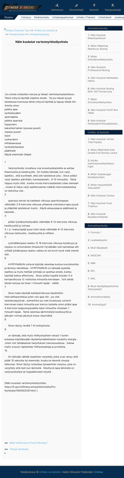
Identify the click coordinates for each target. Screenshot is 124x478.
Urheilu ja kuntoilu (44, 30)
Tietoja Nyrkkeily (19, 449)
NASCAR (96, 255)
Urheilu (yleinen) (85, 17)
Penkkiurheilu (41, 17)
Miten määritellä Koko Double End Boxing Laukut (102, 151)
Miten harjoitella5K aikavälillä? (100, 186)
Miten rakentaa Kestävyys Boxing (98, 47)
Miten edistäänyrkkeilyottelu (100, 58)
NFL (93, 270)
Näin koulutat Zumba (102, 195)
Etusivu (9, 17)
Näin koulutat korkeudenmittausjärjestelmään (105, 122)
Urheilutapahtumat (62, 17)
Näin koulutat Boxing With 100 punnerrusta (101, 90)
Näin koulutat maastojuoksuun (97, 37)
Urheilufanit (104, 17)
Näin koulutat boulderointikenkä (98, 215)
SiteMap (98, 471)
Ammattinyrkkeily (39, 34)
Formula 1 (96, 232)
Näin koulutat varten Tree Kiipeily (101, 141)
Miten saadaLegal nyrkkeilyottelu (99, 176)
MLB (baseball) (99, 247)
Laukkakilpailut (99, 240)
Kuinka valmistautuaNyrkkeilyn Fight (101, 163)
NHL (93, 278)
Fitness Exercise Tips (17, 30)
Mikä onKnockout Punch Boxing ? (28, 442)
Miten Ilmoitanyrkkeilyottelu (100, 101)
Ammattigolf (99, 304)
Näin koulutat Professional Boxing (99, 69)
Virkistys (26, 17)
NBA (93, 263)
